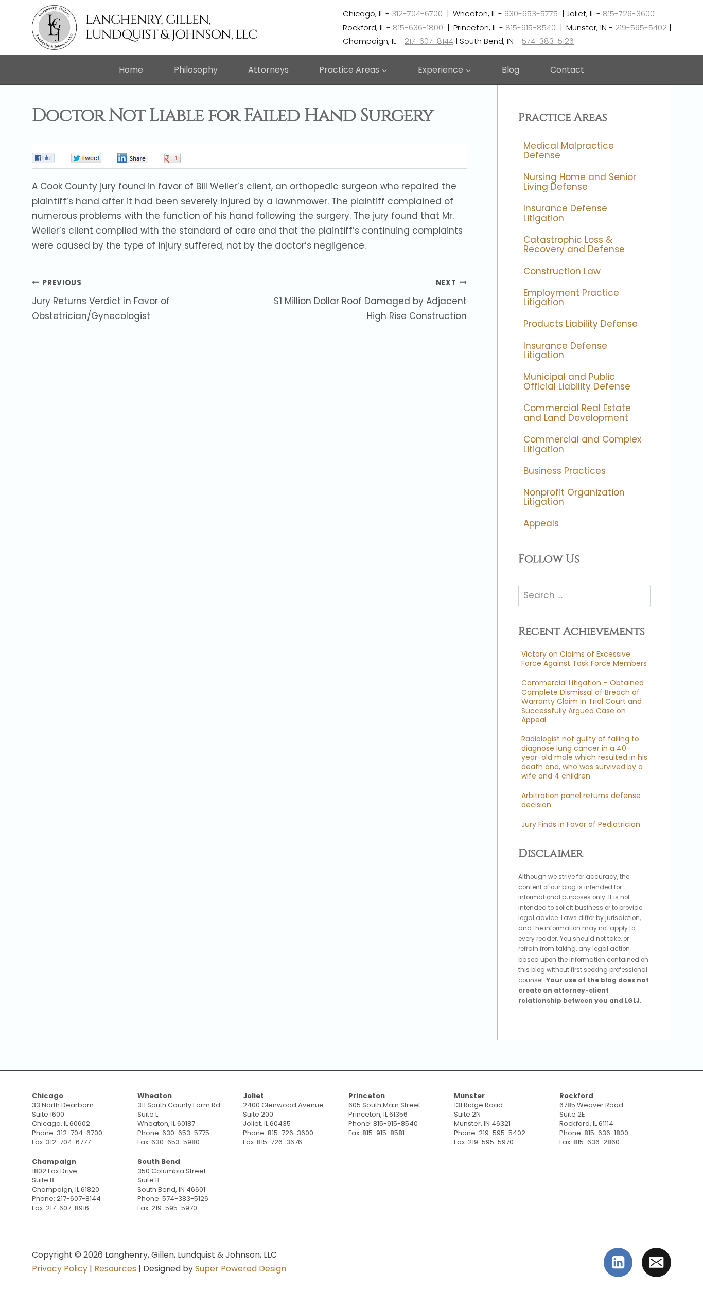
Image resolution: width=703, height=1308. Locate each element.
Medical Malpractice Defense (568, 151)
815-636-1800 (418, 27)
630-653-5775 (531, 13)
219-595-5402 (641, 27)
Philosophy (196, 70)
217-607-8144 (429, 41)
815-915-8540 (530, 27)
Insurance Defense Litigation (565, 213)
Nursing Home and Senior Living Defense (579, 182)
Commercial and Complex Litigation (582, 444)
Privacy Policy (59, 1269)
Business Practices (564, 470)
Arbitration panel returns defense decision (581, 800)
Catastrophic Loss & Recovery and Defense (574, 244)
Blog (510, 70)
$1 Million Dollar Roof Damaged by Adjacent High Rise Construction (370, 300)
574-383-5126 (548, 41)
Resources (115, 1269)
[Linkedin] (618, 1262)
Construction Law (562, 271)
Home (131, 70)
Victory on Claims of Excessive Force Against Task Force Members (584, 658)
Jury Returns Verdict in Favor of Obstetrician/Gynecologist (101, 300)
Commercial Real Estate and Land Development (577, 412)
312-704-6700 (417, 13)
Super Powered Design (240, 1269)
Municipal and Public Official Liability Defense (576, 382)
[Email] (656, 1262)
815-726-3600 (629, 13)
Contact (567, 70)
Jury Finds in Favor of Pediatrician (580, 824)
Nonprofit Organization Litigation (574, 497)
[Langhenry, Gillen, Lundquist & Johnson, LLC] (146, 27)
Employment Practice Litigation (571, 297)
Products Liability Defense (580, 324)
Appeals (541, 523)
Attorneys (268, 70)
